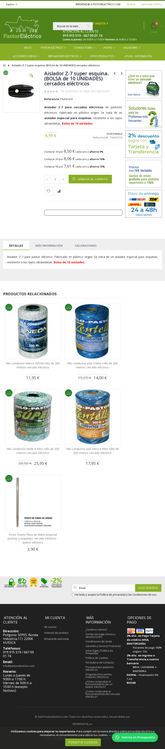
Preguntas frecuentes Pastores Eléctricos (99, 675)
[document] (83, 738)
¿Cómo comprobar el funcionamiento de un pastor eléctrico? (99, 684)
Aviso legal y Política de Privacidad (99, 652)
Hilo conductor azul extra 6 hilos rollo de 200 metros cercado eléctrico (92, 451)
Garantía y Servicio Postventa (103, 646)
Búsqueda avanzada (56, 639)
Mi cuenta (50, 627)
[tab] (16, 245)
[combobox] (73, 26)
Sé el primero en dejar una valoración (85, 91)
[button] (31, 79)
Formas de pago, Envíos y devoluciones (101, 635)
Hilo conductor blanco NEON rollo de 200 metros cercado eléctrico (33, 365)
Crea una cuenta (151, 4)
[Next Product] (122, 73)
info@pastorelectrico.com (19, 666)
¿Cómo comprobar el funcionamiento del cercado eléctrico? (103, 694)
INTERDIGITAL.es (82, 724)
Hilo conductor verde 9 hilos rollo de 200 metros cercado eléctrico (32, 451)
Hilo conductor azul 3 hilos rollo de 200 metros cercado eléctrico (92, 365)
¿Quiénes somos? (96, 629)
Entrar (130, 4)
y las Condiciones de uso (141, 594)
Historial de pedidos (56, 633)
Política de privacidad (113, 594)
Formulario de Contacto (100, 662)
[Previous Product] (115, 73)
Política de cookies (97, 658)
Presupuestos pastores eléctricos (99, 668)
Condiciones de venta (99, 641)
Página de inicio (4, 67)
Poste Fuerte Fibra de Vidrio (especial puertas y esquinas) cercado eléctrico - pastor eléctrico (33, 538)
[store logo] (22, 26)
